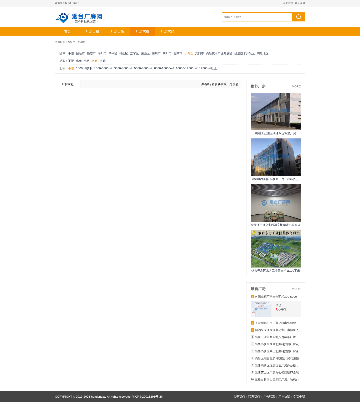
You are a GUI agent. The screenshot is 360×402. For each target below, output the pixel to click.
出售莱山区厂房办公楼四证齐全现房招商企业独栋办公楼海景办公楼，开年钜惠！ (277, 372)
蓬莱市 (178, 53)
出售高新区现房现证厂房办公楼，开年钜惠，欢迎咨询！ (277, 365)
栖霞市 (91, 53)
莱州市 (156, 53)
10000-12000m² (186, 68)
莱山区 (145, 53)
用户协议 (284, 396)
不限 (71, 53)
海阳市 (102, 53)
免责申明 (299, 396)
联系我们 (254, 396)
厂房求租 (142, 31)
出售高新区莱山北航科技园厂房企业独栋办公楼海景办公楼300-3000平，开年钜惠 (277, 351)
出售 (87, 60)
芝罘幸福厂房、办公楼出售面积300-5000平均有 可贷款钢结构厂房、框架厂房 (276, 323)
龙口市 (199, 53)
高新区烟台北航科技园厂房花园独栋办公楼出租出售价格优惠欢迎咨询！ (277, 358)
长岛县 (188, 53)
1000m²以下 (84, 68)
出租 (79, 60)
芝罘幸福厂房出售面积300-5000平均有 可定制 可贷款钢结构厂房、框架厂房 (276, 296)
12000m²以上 (208, 68)
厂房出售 (117, 31)
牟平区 (113, 53)
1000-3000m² (103, 68)
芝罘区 (134, 53)
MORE (296, 86)
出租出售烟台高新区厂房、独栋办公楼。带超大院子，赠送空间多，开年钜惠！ (277, 379)
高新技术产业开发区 (219, 53)
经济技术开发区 (244, 53)
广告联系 (269, 396)
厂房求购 (167, 31)
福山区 (123, 53)
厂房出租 (92, 31)
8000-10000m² (164, 68)
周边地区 (263, 53)
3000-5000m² (123, 68)
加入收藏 (300, 3)
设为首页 (288, 3)
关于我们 (239, 396)
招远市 (80, 53)
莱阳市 (167, 53)
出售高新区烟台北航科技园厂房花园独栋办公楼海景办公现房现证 (277, 344)
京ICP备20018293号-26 (147, 396)
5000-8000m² (143, 68)
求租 (95, 60)
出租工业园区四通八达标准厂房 (275, 133)
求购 (103, 60)
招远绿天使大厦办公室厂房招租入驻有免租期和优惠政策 (277, 330)
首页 (67, 31)
